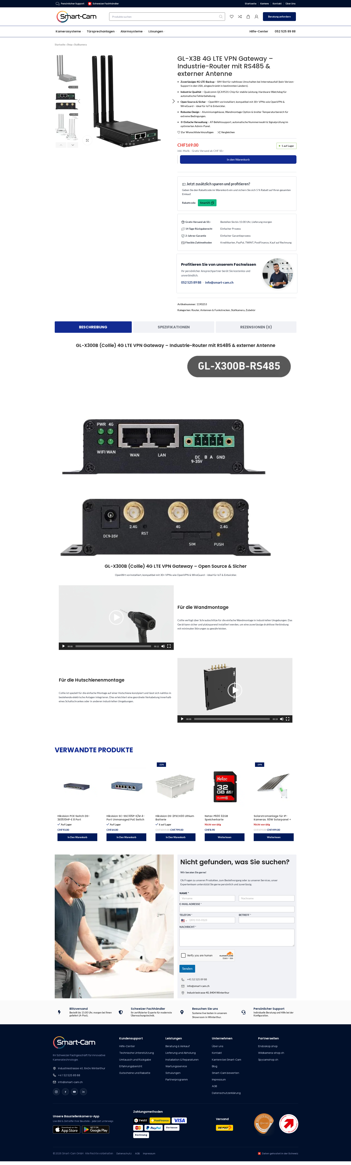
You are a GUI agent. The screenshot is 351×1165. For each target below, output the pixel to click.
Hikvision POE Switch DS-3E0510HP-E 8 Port (73, 818)
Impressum (219, 1079)
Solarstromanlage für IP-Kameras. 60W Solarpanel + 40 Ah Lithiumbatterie (272, 819)
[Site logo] (79, 16)
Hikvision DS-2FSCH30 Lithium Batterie (175, 818)
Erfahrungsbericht (130, 1066)
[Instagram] (56, 1091)
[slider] (113, 646)
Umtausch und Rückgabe (135, 1059)
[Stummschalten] (163, 648)
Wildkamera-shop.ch (271, 1053)
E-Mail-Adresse (190, 904)
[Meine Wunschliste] (231, 16)
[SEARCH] (221, 16)
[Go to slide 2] (126, 144)
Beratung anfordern (279, 16)
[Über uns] (264, 1124)
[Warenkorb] (248, 16)
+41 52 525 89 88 (197, 979)
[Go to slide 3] (130, 144)
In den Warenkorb (238, 159)
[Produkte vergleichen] (240, 16)
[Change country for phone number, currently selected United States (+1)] (183, 921)
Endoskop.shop (268, 1046)
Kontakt (217, 1053)
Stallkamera (80, 44)
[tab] (93, 327)
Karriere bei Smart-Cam (226, 1059)
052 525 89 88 (191, 282)
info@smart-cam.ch (219, 282)
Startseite (60, 44)
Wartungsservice (176, 1066)
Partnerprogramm (176, 1079)
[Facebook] (65, 1091)
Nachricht (187, 926)
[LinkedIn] (83, 1091)
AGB (214, 1086)
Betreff (245, 914)
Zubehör (251, 310)
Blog (214, 1066)
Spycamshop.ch (268, 1059)
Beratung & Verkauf (177, 1046)
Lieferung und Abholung (180, 1053)
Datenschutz (124, 1153)
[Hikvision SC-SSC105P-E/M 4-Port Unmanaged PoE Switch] (126, 787)
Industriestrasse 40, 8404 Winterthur (81, 1068)
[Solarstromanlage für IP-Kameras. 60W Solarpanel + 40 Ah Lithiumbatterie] (274, 787)
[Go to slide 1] (123, 144)
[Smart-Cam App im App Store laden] (66, 1129)
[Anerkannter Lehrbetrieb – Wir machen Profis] (288, 1123)
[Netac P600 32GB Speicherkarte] (225, 787)
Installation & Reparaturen (182, 1059)
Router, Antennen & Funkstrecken (210, 310)
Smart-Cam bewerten (225, 1073)
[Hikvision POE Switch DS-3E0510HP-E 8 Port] (77, 787)
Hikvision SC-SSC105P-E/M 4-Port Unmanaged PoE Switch (125, 818)
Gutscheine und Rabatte (134, 1073)
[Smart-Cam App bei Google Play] (95, 1129)
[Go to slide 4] (134, 144)
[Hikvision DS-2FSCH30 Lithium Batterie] (175, 787)
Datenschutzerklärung (226, 1093)
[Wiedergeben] (63, 648)
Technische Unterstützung (136, 1053)
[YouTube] (74, 1091)
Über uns (217, 1046)
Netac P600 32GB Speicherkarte (216, 818)
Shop (69, 44)
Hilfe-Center (127, 1046)
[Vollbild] (169, 648)
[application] (116, 617)
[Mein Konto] (256, 16)
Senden (187, 969)
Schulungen (173, 1073)
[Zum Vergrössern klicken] (87, 140)
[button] (61, 145)
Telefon (185, 914)
